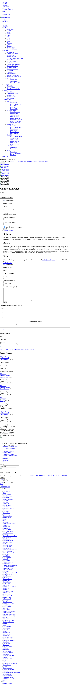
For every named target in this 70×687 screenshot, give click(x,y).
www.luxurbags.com (9, 448)
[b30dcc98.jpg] (4, 166)
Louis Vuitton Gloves (16, 136)
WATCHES (6, 6)
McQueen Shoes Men (9, 508)
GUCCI (12, 161)
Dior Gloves (13, 142)
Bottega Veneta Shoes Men (14, 76)
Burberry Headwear (15, 121)
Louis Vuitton (10, 29)
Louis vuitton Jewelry (13, 93)
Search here (3, 159)
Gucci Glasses (14, 129)
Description (6, 329)
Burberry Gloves (14, 144)
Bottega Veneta (11, 47)
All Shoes (6, 571)
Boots (5, 657)
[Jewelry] (35, 399)
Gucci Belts (13, 106)
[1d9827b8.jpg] (4, 173)
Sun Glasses (10, 124)
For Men (5, 600)
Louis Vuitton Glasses (16, 127)
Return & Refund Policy (10, 455)
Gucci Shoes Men (8, 591)
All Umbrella (13, 147)
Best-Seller (6, 642)
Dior (8, 36)
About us (5, 460)
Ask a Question (7, 263)
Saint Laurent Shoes (12, 69)
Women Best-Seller (8, 678)
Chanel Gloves (14, 138)
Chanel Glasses (14, 125)
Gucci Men (6, 635)
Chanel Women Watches (13, 89)
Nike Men (9, 78)
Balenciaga (10, 41)
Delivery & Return (8, 230)
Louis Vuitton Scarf (15, 153)
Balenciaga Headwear (16, 119)
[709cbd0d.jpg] (4, 169)
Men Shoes (6, 497)
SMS (12, 227)
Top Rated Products (8, 566)
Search (2, 162)
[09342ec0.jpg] (4, 164)
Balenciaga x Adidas (9, 603)
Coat (4, 625)
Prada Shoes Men (8, 499)
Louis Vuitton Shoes (12, 53)
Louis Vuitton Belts (15, 104)
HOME (5, 2)
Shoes (5, 666)
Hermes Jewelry (11, 96)
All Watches (6, 491)
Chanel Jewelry (11, 92)
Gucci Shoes (10, 55)
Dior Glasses (13, 130)
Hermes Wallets (7, 545)
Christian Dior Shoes (12, 66)
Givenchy (9, 46)
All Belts (5, 500)
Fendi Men (6, 585)
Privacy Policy (7, 452)
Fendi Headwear (14, 116)
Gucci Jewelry (11, 95)
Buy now (10, 197)
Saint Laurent (10, 40)
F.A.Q (5, 461)
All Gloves (6, 662)
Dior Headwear (14, 113)
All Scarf (5, 506)
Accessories (6, 643)
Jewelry (31, 349)
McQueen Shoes (11, 67)
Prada (8, 35)
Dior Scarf (13, 155)
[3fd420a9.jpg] (4, 172)
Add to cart (3, 197)
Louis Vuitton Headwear (10, 663)
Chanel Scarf (13, 152)
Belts (4, 519)
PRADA (35, 161)
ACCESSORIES (8, 9)
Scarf (8, 150)
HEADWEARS (11, 110)
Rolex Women (11, 87)
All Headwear (7, 626)
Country (5, 213)
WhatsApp (19, 227)
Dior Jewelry (10, 98)
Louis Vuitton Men (8, 596)
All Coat (5, 608)
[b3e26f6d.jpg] (4, 167)
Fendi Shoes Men (8, 637)
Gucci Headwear (14, 115)
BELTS (9, 101)
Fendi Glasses (14, 133)
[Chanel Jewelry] (35, 358)
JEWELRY (6, 8)
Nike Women (13, 79)
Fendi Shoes (10, 70)
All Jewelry (6, 588)
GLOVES (9, 135)
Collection (6, 649)
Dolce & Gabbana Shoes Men (11, 672)
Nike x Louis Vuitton (16, 82)
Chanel (9, 30)
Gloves (5, 680)
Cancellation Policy (8, 454)
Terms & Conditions (8, 451)
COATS (5, 11)
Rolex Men (10, 86)
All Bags (5, 648)
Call (6, 227)
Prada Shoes (10, 72)
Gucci (8, 32)
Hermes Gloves (14, 141)
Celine (8, 44)
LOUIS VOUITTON (21, 161)
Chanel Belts (13, 102)
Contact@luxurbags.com (10, 446)
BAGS (5, 3)
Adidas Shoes (10, 63)
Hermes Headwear (15, 118)
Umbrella (9, 145)
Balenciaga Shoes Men (16, 58)
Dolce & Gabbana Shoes (13, 64)
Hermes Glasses (14, 132)
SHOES (5, 5)
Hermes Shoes (11, 59)
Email (1, 464)
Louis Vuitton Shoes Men (10, 549)
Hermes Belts (14, 109)
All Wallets (6, 511)
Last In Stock (7, 583)
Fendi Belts (13, 107)
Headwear (6, 645)
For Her (5, 502)
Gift (4, 520)
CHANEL (30, 161)
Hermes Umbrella (15, 149)
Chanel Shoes (10, 52)
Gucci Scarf (6, 526)
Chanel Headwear (15, 112)
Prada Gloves (7, 582)
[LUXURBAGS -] (5, 17)
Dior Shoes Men (11, 61)
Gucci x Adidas (7, 529)
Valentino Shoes (11, 73)
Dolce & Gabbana (12, 49)
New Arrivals (7, 546)
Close (1, 479)
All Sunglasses (7, 557)
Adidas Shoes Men (8, 669)
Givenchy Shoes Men (13, 75)
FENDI (40, 161)
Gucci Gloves (14, 139)
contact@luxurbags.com (48, 260)
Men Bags (6, 654)
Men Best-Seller (7, 548)
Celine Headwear (15, 122)
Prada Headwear (7, 551)
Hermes (9, 33)
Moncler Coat (7, 563)
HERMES (45, 161)
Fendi (8, 38)
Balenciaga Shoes (11, 56)
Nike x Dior (13, 81)
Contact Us (6, 458)
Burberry (9, 43)
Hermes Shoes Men (8, 655)
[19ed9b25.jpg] (4, 170)
